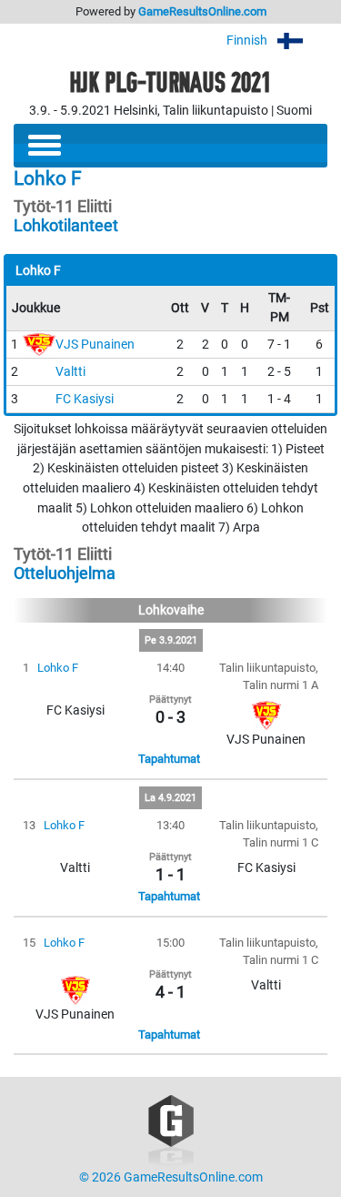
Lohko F (57, 668)
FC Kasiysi (84, 399)
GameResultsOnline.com (202, 11)
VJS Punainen (95, 344)
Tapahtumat (169, 759)
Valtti (70, 372)
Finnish (248, 40)
